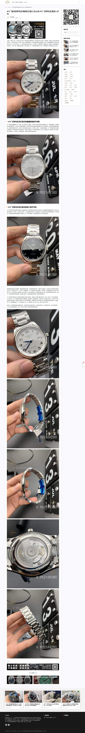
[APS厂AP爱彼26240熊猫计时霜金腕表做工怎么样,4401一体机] (71, 54)
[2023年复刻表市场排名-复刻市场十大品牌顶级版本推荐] (46, 680)
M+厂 (76, 87)
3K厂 (66, 72)
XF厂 (66, 98)
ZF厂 (71, 98)
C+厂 (71, 78)
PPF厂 (76, 91)
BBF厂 (66, 76)
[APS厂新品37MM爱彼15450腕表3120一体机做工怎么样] (19, 680)
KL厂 (76, 85)
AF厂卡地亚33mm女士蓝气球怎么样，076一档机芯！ (51, 705)
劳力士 (66, 100)
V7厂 (71, 96)
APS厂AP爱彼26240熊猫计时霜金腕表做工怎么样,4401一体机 (70, 705)
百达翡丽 (67, 102)
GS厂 (66, 85)
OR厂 (71, 91)
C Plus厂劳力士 (68, 80)
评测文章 (17, 2)
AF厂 (71, 72)
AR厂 (72, 74)
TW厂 (72, 93)
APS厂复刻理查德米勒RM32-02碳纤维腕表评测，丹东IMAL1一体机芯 (14, 705)
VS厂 (76, 96)
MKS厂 (73, 89)
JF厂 (71, 85)
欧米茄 (72, 100)
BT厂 (66, 78)
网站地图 (30, 731)
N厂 (8, 661)
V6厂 (66, 96)
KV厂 (66, 87)
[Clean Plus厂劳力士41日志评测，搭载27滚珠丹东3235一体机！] (71, 58)
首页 (13, 2)
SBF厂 (66, 93)
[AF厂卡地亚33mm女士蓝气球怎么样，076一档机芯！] (71, 50)
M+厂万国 (67, 89)
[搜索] (79, 2)
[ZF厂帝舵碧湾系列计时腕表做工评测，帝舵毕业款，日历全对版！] (71, 63)
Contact (25, 2)
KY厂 (71, 87)
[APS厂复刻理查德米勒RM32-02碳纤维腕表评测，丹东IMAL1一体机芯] (71, 41)
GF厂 (72, 83)
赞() (33, 672)
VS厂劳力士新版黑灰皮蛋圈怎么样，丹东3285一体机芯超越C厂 (33, 705)
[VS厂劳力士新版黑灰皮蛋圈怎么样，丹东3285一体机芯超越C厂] (71, 46)
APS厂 (66, 74)
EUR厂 (66, 83)
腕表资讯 (21, 2)
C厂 (74, 80)
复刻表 (15, 731)
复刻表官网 (12, 16)
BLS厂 (72, 76)
